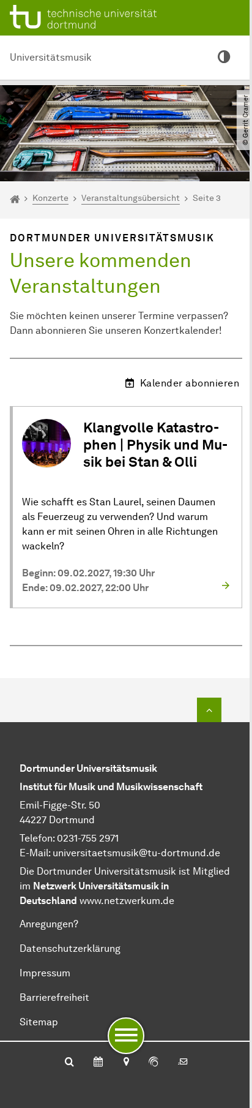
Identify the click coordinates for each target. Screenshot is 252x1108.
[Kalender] (98, 1062)
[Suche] (69, 1062)
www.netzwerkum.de (127, 900)
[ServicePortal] (153, 1062)
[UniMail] (183, 1062)
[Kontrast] (224, 57)
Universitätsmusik (51, 57)
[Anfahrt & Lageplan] (126, 1062)
